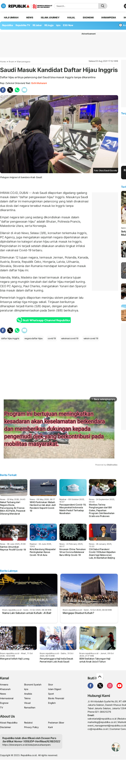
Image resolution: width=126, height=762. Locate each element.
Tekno (27, 698)
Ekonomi (88, 17)
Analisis (28, 693)
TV (1, 707)
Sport (51, 693)
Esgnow (4, 702)
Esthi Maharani (39, 83)
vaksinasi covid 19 (69, 338)
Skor (50, 684)
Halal (71, 17)
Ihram (11, 61)
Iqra (26, 689)
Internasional (6, 698)
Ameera (4, 684)
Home (3, 61)
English (52, 702)
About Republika (8, 722)
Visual (27, 702)
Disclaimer (5, 727)
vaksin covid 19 (91, 338)
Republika (7, 25)
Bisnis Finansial (56, 698)
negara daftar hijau (33, 338)
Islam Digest (54, 689)
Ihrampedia (108, 17)
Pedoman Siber (56, 722)
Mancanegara (23, 61)
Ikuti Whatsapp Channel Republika (46, 320)
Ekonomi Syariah (32, 684)
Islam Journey (50, 17)
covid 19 (52, 338)
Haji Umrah (11, 17)
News (29, 17)
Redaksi (28, 722)
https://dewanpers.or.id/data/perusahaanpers (26, 744)
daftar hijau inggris (10, 338)
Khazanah (5, 689)
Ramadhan (29, 707)
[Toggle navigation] (3, 6)
